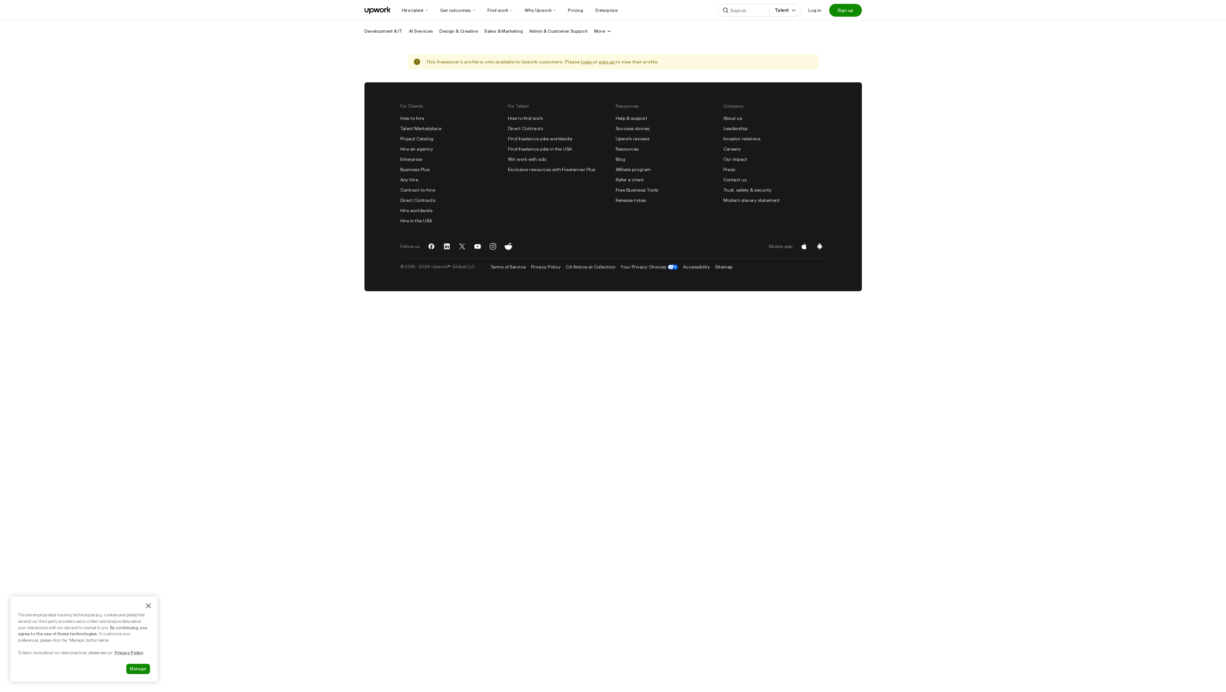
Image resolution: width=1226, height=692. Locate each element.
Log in (814, 10)
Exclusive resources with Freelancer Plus (552, 169)
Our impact (735, 159)
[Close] (148, 606)
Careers (732, 149)
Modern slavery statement (751, 200)
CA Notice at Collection (590, 266)
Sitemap (723, 266)
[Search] (726, 10)
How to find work (525, 118)
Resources (627, 149)
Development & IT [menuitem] (383, 31)
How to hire (412, 118)
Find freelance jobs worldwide (540, 138)
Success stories (633, 128)
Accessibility (696, 266)
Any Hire (409, 179)
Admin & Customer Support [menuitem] (558, 31)
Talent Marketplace (421, 128)
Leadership (735, 128)
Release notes (631, 200)
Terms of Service (508, 266)
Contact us (735, 179)
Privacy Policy (546, 266)
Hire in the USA (416, 220)
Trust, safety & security (747, 190)
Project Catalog (417, 138)
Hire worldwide (416, 210)
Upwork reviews (633, 138)
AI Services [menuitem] (421, 31)
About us (732, 118)
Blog (621, 159)
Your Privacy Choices (649, 266)
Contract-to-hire (417, 190)
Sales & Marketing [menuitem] (503, 31)
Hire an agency (416, 149)
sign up (607, 61)
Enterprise (411, 159)
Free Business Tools (637, 190)
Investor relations (742, 138)
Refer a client (630, 179)
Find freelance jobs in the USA (540, 149)
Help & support (631, 118)
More (599, 31)
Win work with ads (527, 159)
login (587, 61)
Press (729, 169)
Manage (138, 668)
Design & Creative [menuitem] (458, 31)
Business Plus (415, 169)
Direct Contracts (418, 200)
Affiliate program (633, 169)
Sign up (846, 10)
